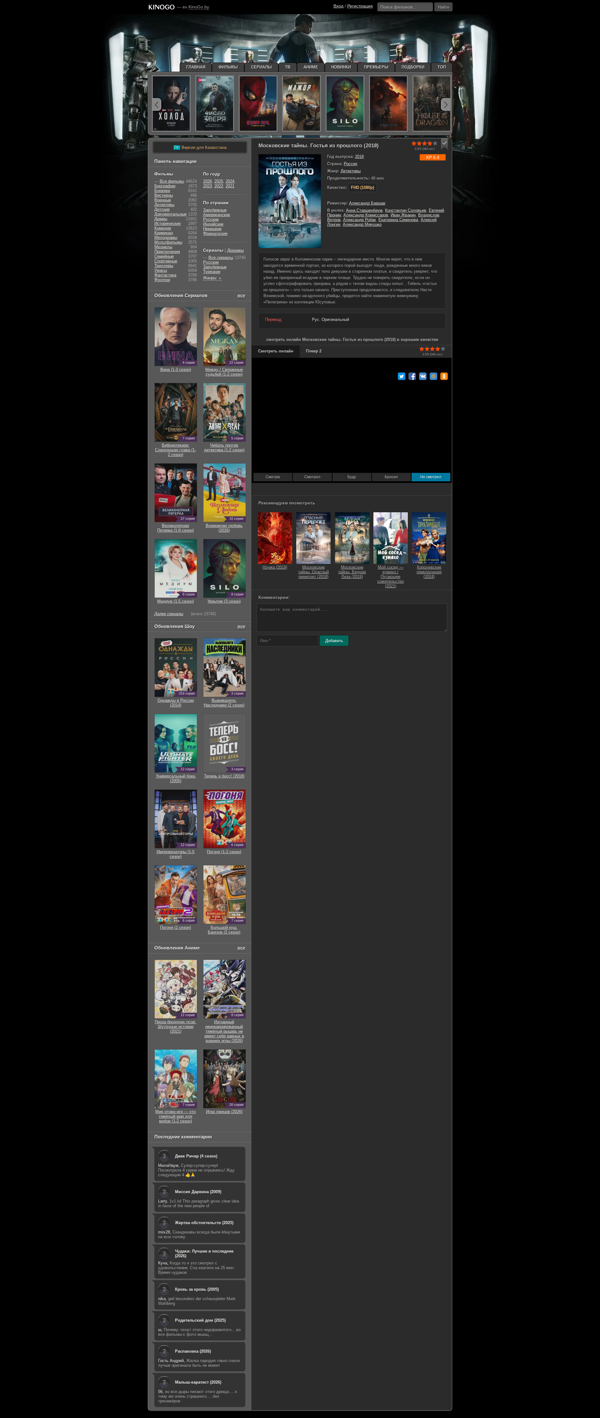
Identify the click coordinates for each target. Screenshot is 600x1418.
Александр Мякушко (362, 224)
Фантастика (165, 275)
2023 (207, 186)
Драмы (160, 218)
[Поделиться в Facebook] (412, 376)
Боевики (162, 190)
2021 (230, 186)
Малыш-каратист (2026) (198, 1382)
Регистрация (360, 5)
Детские (162, 209)
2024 (230, 181)
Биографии (164, 186)
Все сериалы (220, 257)
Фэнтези (162, 279)
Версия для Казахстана (200, 147)
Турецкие (211, 271)
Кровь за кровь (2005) (197, 1289)
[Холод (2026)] (171, 103)
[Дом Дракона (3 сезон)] (431, 103)
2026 (207, 181)
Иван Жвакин (403, 215)
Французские (215, 233)
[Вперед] (445, 104)
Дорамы (235, 250)
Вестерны (163, 195)
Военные (162, 200)
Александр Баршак (367, 203)
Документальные (170, 214)
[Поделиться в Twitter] (401, 376)
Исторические (167, 223)
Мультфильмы (168, 242)
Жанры (212, 278)
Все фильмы (172, 181)
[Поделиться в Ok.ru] (444, 376)
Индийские (213, 224)
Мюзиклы (163, 247)
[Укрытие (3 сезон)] (345, 103)
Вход (338, 5)
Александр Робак (359, 219)
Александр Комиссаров (365, 215)
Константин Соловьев (405, 210)
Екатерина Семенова (398, 219)
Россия (350, 163)
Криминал (163, 232)
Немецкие (212, 228)
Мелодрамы (165, 237)
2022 (218, 186)
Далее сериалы (168, 613)
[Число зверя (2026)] (214, 103)
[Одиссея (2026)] (388, 103)
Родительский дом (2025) (200, 1320)
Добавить (334, 640)
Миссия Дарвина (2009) (198, 1191)
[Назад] (156, 104)
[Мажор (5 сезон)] (301, 103)
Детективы (351, 171)
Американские (216, 214)
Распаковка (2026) (193, 1351)
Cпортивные (165, 261)
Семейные (164, 256)
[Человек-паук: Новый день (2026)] (258, 103)
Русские (211, 219)
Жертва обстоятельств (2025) (204, 1222)
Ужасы (160, 270)
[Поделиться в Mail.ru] (433, 376)
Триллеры (163, 265)
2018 (359, 156)
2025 (218, 181)
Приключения (167, 251)
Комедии (162, 228)
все (241, 295)
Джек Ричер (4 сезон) (196, 1156)
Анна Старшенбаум (364, 210)
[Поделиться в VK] (423, 376)
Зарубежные (215, 210)
